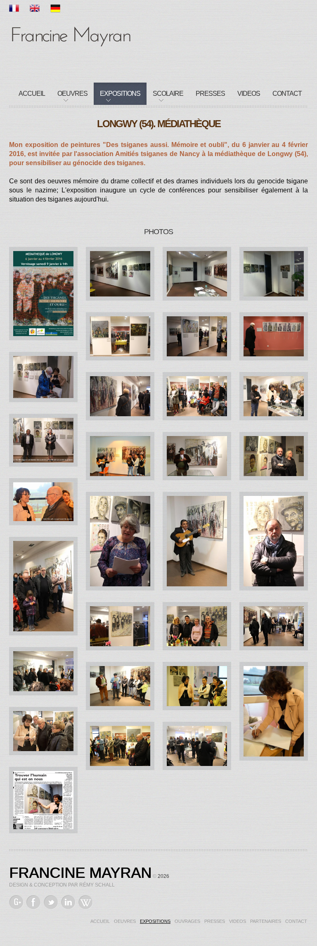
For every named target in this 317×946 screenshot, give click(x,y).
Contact (287, 93)
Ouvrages (187, 921)
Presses (210, 93)
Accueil (32, 93)
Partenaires (265, 921)
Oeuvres (72, 93)
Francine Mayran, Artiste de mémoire (71, 35)
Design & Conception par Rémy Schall (62, 885)
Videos (248, 93)
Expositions (120, 93)
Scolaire (168, 93)
